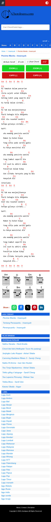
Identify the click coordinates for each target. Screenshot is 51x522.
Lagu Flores (6, 424)
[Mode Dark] (47, 3)
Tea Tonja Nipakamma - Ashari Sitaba (18, 368)
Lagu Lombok (7, 440)
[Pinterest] (34, 307)
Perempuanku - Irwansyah (14, 328)
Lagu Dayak (6, 421)
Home (4, 45)
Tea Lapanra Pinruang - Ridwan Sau (18, 377)
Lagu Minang (7, 456)
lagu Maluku (6, 486)
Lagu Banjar (6, 405)
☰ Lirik (21, 62)
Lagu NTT (5, 460)
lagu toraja (5, 499)
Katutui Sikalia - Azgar (11, 387)
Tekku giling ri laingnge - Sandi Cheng (18, 372)
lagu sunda (6, 495)
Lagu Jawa (6, 431)
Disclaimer (31, 507)
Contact (24, 507)
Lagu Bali (5, 401)
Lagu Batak (6, 411)
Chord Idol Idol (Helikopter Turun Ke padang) (21, 349)
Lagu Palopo (6, 466)
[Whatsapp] (14, 307)
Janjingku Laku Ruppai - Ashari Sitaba (18, 353)
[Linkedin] (41, 307)
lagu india (5, 492)
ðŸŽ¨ (45, 62)
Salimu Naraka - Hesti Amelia (14, 344)
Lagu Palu (5, 470)
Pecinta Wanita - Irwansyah (14, 318)
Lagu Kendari (7, 437)
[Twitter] (27, 307)
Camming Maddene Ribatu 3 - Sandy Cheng (21, 358)
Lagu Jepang (7, 434)
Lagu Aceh (5, 395)
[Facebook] (21, 307)
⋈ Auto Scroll (9, 62)
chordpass (24, 511)
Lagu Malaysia (7, 447)
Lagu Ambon (6, 398)
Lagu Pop (5, 476)
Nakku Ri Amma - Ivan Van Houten (17, 363)
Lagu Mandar (7, 453)
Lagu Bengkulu (7, 414)
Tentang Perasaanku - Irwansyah (17, 323)
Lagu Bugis (6, 418)
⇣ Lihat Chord (33, 62)
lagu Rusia (5, 489)
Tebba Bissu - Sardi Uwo (13, 382)
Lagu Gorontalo (8, 427)
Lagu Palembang (8, 463)
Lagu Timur (6, 479)
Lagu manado (7, 483)
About (18, 507)
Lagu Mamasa (7, 450)
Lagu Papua (6, 473)
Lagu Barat (6, 408)
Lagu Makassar (8, 444)
